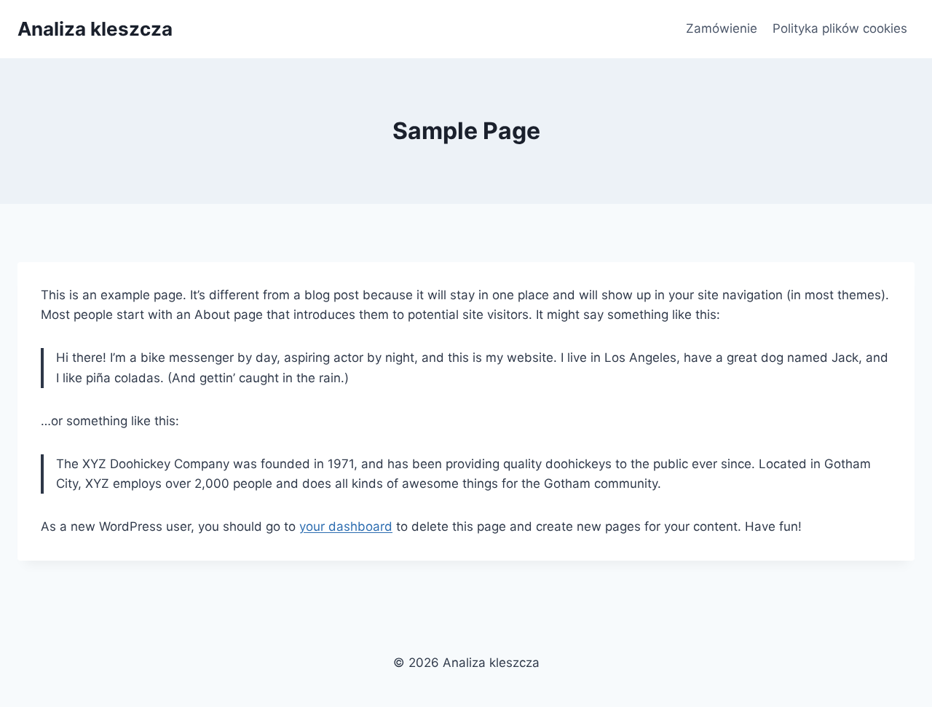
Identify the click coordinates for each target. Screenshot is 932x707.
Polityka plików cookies (840, 28)
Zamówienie (721, 28)
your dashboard (345, 526)
